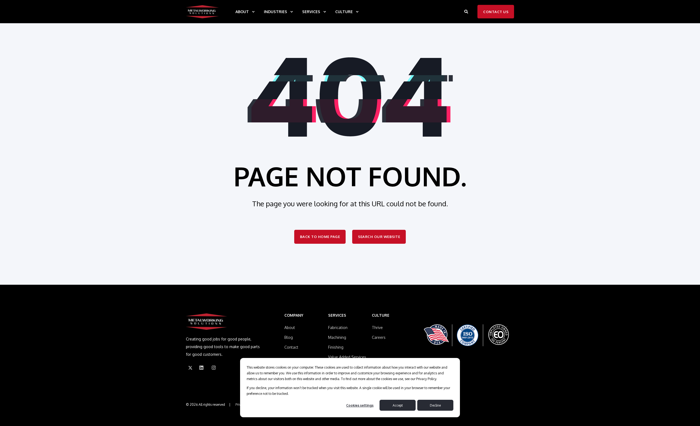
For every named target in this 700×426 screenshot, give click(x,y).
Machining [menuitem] (337, 337)
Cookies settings (360, 405)
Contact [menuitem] (291, 347)
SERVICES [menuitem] (311, 11)
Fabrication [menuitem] (338, 327)
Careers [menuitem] (379, 337)
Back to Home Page (320, 236)
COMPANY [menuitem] (293, 315)
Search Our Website (379, 236)
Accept (398, 405)
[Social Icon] (190, 368)
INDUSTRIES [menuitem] (275, 11)
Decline (435, 405)
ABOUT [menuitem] (242, 11)
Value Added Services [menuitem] (347, 357)
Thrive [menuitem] (377, 327)
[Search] (466, 11)
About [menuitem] (289, 327)
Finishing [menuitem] (335, 347)
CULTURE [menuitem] (344, 11)
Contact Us (495, 11)
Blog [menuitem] (288, 337)
